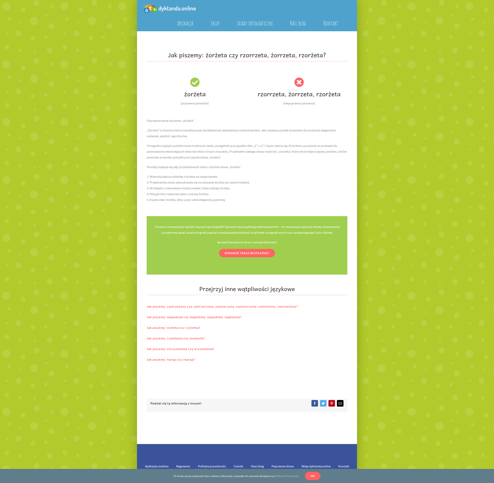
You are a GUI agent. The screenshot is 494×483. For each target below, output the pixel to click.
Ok (312, 476)
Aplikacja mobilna (156, 466)
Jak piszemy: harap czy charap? (171, 359)
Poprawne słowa (283, 466)
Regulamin (183, 466)
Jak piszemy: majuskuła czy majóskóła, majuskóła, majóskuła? (194, 317)
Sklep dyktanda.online (316, 466)
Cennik (238, 466)
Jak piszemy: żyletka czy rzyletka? (173, 327)
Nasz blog (257, 466)
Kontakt (343, 466)
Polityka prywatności (212, 466)
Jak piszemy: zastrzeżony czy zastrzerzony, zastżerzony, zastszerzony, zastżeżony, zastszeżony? (222, 306)
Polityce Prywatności (287, 476)
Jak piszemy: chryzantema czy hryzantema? (180, 349)
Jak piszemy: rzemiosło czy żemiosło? (176, 338)
